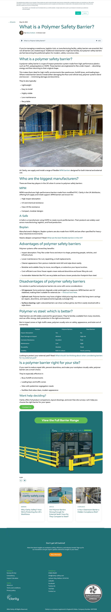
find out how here (70, 292)
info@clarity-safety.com (56, 575)
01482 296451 (52, 573)
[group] (61, 40)
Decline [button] (85, 13)
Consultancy (11, 575)
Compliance (81, 506)
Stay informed (55, 554)
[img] (96, 41)
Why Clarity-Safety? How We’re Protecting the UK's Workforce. (31, 512)
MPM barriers (64, 170)
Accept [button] (78, 13)
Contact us (51, 591)
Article (51, 506)
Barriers (23, 506)
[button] (21, 40)
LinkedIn (51, 581)
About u (9, 585)
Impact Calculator (12, 578)
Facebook (51, 583)
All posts (12, 22)
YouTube (51, 588)
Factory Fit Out (11, 573)
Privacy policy (11, 590)
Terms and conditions (14, 588)
